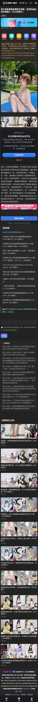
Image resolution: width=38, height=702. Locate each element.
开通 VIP (19, 160)
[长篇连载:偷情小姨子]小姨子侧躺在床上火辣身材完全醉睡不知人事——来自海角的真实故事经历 (19, 380)
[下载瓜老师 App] (31, 3)
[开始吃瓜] (19, 37)
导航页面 (30, 694)
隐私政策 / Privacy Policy (12, 694)
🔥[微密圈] (14, 44)
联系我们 (23, 694)
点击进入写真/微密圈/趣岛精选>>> (13, 232)
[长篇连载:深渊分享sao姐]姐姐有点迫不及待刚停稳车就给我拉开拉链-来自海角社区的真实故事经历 (19, 389)
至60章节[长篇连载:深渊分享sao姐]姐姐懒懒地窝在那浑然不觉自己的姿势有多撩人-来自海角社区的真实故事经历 (19, 360)
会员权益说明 (20, 148)
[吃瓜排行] (4, 37)
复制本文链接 (19, 218)
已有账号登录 (19, 155)
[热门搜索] (33, 37)
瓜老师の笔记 (11, 3)
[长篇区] (11, 37)
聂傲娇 (4, 15)
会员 (29, 46)
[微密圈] (26, 37)
